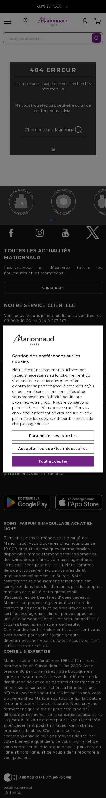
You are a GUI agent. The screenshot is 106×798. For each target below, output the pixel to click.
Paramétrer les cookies (53, 435)
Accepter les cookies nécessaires (53, 448)
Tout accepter (53, 461)
